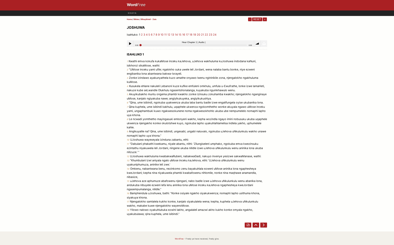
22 (206, 34)
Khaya (132, 13)
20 (198, 34)
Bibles (136, 19)
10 (162, 34)
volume (257, 43)
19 (194, 34)
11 (165, 34)
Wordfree (179, 239)
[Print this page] (248, 225)
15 (180, 34)
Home (129, 19)
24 (214, 34)
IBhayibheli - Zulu (148, 19)
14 (176, 34)
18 (190, 34)
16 (183, 34)
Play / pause (130, 43)
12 (168, 34)
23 (210, 34)
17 (187, 34)
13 (172, 34)
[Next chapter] (263, 225)
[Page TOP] (256, 225)
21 (202, 34)
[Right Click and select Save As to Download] (264, 43)
